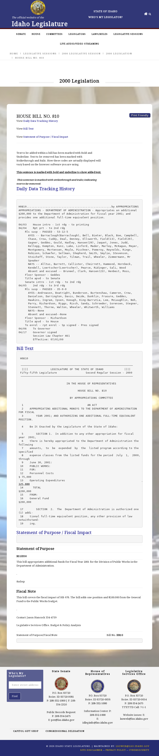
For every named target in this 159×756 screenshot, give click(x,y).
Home (14, 53)
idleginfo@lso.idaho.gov (97, 722)
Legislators (77, 33)
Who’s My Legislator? (105, 17)
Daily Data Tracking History (40, 121)
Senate (21, 33)
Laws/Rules (100, 33)
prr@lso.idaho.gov (62, 720)
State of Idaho (106, 11)
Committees (54, 33)
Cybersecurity (139, 749)
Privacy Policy (115, 749)
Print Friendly (139, 115)
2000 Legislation (119, 53)
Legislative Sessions (128, 33)
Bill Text (28, 128)
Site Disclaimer (91, 749)
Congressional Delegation (65, 731)
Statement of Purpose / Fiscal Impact (45, 136)
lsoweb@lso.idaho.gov (134, 718)
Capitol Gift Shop (25, 731)
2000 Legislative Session (81, 53)
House (36, 33)
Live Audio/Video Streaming (79, 43)
